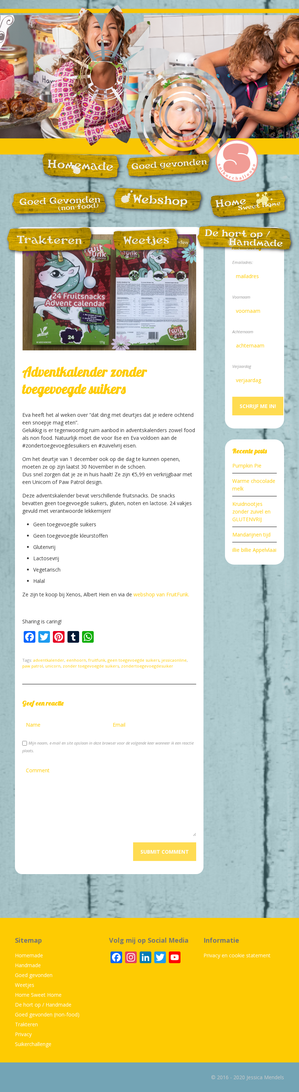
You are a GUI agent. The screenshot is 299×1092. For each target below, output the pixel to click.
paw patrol (32, 666)
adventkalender (48, 660)
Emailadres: (242, 262)
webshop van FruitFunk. (161, 594)
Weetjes (24, 984)
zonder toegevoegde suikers (91, 666)
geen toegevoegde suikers (133, 660)
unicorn (53, 666)
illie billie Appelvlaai (254, 549)
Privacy (23, 1034)
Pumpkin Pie (246, 465)
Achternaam (242, 331)
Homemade (29, 955)
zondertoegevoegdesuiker (147, 666)
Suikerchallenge (33, 1044)
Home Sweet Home (38, 994)
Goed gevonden (34, 975)
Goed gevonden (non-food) (47, 1014)
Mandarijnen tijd (251, 534)
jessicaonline (174, 660)
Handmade (28, 965)
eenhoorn (76, 660)
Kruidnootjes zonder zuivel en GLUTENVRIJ (251, 511)
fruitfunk (96, 660)
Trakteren (26, 1024)
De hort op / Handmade (43, 1004)
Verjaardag (241, 366)
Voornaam (241, 297)
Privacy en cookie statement (237, 955)
